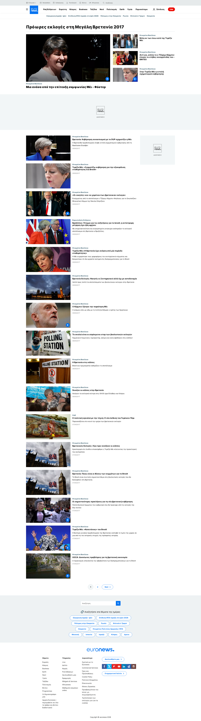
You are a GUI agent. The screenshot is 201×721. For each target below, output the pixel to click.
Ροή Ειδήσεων (49, 9)
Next (102, 9)
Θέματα (45, 658)
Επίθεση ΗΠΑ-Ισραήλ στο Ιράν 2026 (83, 16)
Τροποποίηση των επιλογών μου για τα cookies (90, 700)
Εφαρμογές (66, 678)
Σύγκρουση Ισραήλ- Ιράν (56, 16)
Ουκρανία (151, 16)
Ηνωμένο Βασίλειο (34, 83)
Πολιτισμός (112, 9)
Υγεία (129, 9)
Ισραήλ (101, 634)
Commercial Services (90, 668)
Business (83, 9)
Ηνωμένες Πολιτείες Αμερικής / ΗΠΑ (108, 629)
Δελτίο (64, 665)
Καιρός (64, 668)
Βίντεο (44, 688)
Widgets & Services (69, 681)
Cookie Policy (87, 677)
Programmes (47, 691)
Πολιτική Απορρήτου (90, 680)
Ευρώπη (63, 9)
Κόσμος (72, 9)
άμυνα (126, 634)
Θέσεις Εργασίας (88, 686)
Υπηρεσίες (66, 658)
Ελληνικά (31, 3)
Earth (122, 9)
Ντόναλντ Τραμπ (137, 16)
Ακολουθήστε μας (69, 675)
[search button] (104, 3)
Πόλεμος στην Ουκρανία (110, 16)
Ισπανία (89, 634)
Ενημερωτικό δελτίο (113, 673)
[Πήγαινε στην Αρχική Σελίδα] (34, 10)
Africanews (66, 685)
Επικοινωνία (87, 683)
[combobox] (115, 3)
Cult (74, 415)
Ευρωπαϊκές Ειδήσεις (81, 220)
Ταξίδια (93, 9)
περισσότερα (87, 658)
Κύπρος (114, 634)
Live (171, 9)
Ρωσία (125, 16)
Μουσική (75, 634)
